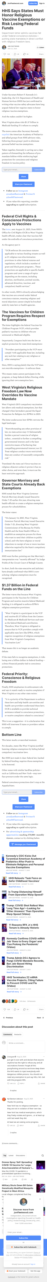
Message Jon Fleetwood (25, 844)
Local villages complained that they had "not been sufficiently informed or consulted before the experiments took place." (17, 1195)
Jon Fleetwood (13, 46)
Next (39, 1018)
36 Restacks (31, 1001)
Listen (41, 47)
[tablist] (12, 1034)
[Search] (42, 1155)
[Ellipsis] (44, 1056)
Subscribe (33, 3)
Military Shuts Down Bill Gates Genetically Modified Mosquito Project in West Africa (17, 1188)
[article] (23, 1171)
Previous (9, 1018)
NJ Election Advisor (15, 1099)
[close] (40, 1199)
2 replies (13, 1133)
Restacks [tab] (17, 1034)
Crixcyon (10, 1056)
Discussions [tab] (20, 1155)
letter (8, 229)
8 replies (13, 1090)
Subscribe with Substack (25, 1247)
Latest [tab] (11, 1155)
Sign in (42, 3)
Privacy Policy (27, 1257)
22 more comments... (10, 1143)
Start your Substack (17, 1271)
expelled (5, 134)
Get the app (35, 1271)
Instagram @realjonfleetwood (17, 192)
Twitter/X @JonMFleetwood (20, 196)
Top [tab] (4, 1155)
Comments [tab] (7, 1034)
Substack (11, 1277)
